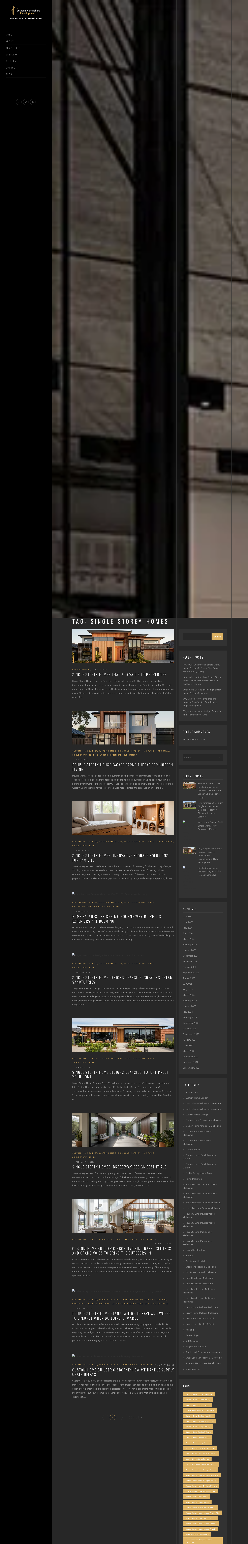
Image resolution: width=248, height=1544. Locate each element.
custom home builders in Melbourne (203, 1103)
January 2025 (189, 1006)
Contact (11, 67)
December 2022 (190, 1056)
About (10, 41)
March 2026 (189, 938)
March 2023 (188, 1050)
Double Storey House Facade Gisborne (201, 1523)
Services (12, 48)
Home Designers (164, 841)
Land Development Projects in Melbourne (199, 1291)
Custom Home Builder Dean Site (199, 1394)
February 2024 (190, 1017)
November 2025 (190, 961)
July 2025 (187, 983)
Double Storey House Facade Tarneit (200, 1529)
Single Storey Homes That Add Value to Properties (119, 674)
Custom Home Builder (84, 751)
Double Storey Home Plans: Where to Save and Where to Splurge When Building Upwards (121, 1315)
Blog (9, 74)
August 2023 (189, 1039)
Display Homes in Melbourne (197, 1459)
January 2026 (189, 950)
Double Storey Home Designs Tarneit (201, 1491)
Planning (190, 1329)
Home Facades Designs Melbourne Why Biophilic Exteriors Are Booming (116, 918)
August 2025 (189, 978)
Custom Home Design (110, 751)
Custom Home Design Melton (198, 1437)
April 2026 (188, 933)
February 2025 (190, 1000)
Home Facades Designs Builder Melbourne (200, 1186)
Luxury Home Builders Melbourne (91, 1303)
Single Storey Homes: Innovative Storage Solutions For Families (120, 857)
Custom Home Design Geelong (198, 1426)
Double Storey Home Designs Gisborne (201, 1486)
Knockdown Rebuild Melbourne (148, 1299)
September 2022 (191, 1067)
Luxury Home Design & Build (128, 1303)
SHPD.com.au (162, 751)
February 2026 (190, 944)
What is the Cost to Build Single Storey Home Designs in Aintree (202, 691)
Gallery (11, 61)
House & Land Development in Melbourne (199, 1215)
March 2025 (189, 994)
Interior (189, 1255)
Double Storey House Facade (197, 1502)
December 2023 (190, 1022)
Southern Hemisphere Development (117, 755)
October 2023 (189, 1028)
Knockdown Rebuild (83, 906)
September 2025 (191, 972)
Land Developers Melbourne (199, 1277)
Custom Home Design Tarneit (198, 1442)
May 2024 (188, 1011)
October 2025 (189, 966)
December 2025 (191, 955)
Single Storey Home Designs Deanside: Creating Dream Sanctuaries (122, 979)
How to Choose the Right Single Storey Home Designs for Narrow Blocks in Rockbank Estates (202, 680)
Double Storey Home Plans (139, 751)
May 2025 (188, 989)
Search (217, 636)
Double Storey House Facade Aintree (201, 1507)
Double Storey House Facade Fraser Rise (203, 1513)
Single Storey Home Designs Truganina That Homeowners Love (202, 713)
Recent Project (193, 1335)
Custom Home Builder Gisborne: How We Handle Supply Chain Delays (123, 1372)
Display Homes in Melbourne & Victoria (199, 1157)
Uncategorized (80, 669)
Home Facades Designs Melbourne (203, 1202)
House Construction (195, 1249)
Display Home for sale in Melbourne (203, 1120)
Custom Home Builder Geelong (198, 1399)
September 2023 (191, 1034)
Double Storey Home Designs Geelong (201, 1480)
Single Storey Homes (84, 755)
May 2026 (188, 927)
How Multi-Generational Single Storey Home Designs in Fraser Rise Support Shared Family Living (201, 668)
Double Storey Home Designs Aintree (201, 1469)
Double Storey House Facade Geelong (201, 1518)
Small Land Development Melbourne (204, 1351)
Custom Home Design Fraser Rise (200, 1421)
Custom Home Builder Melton (198, 1405)
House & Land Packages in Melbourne (197, 1233)
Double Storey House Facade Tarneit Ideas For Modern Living (122, 766)
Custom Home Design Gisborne (198, 1432)
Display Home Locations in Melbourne (197, 1133)
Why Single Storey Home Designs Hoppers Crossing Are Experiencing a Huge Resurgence (201, 702)
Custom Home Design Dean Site (199, 1416)
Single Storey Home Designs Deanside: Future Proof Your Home (120, 1074)
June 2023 (188, 1045)
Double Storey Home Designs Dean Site (202, 1475)
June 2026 (188, 921)
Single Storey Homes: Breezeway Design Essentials (119, 1167)
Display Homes (193, 1149)
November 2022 (190, 1062)
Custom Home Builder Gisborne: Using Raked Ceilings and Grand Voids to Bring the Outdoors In (121, 1250)
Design (10, 54)
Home (9, 34)
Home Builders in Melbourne (197, 1534)
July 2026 (187, 916)
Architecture (192, 1092)
